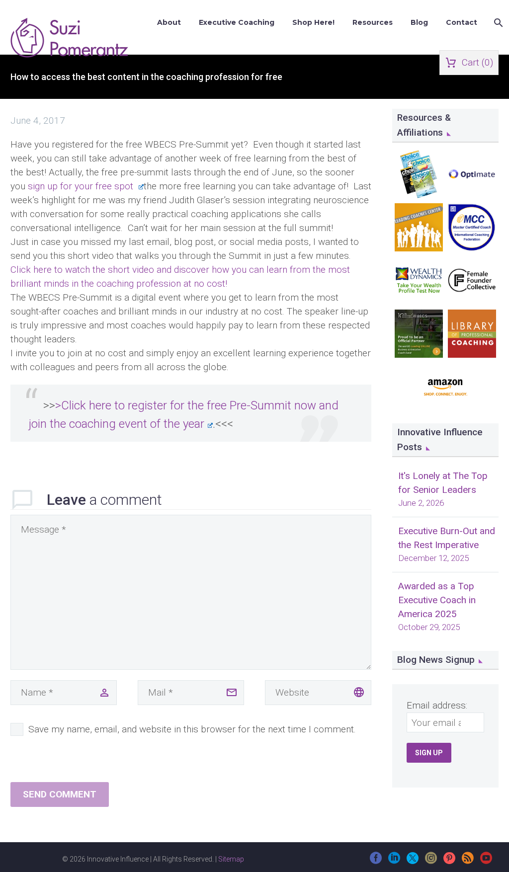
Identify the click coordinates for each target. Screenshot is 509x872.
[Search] (497, 22)
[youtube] (486, 861)
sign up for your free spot (82, 186)
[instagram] (431, 861)
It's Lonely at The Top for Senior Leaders (443, 482)
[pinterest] (449, 861)
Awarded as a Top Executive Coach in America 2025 (437, 600)
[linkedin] (394, 861)
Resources (372, 22)
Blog (419, 22)
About (169, 22)
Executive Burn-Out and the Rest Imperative (446, 538)
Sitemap (231, 859)
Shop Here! (313, 22)
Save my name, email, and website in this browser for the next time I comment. (192, 729)
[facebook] (376, 861)
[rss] (468, 861)
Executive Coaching (236, 22)
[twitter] (413, 861)
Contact (461, 22)
